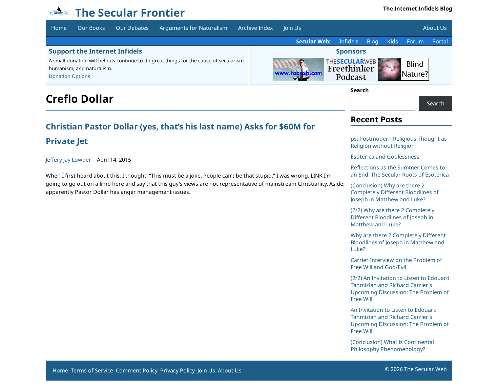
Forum (415, 41)
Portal (440, 41)
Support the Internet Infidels (95, 51)
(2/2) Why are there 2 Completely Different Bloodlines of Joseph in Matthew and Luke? (392, 217)
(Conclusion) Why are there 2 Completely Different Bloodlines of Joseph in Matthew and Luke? (395, 192)
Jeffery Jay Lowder (68, 159)
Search (360, 90)
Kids (392, 41)
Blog (372, 41)
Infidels (348, 41)
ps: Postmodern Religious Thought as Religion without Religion (399, 142)
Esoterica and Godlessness (385, 156)
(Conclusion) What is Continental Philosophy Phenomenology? (392, 345)
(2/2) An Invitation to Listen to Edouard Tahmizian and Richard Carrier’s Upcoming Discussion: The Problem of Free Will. (400, 288)
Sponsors (351, 51)
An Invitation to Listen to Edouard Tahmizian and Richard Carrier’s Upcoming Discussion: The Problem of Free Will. (400, 320)
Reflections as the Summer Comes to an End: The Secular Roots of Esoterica (400, 171)
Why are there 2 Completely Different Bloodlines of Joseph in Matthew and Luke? (398, 242)
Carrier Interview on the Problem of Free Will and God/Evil (396, 263)
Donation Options (69, 76)
